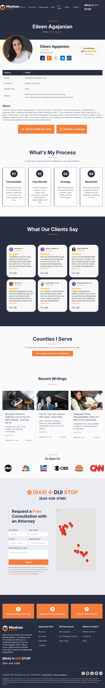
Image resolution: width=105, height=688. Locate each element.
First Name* (13, 530)
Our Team (59, 7)
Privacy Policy (13, 574)
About (67, 7)
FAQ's (85, 641)
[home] (9, 7)
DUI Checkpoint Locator (68, 636)
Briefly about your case (18, 548)
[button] (24, 7)
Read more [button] (13, 268)
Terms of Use (24, 574)
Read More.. (9, 435)
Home (45, 32)
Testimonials (43, 7)
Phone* (12, 539)
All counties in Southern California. (52, 353)
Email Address (34, 539)
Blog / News (64, 641)
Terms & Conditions (60, 675)
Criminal (32, 7)
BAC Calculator (65, 632)
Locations (42, 645)
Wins (53, 7)
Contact (76, 7)
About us (41, 632)
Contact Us (87, 636)
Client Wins (42, 641)
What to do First (89, 632)
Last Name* (33, 530)
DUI (22, 7)
